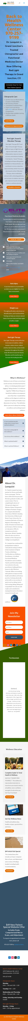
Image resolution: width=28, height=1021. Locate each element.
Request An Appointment (13, 126)
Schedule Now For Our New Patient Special (14, 86)
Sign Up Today (16, 239)
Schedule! (9, 870)
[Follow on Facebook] (17, 645)
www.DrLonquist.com (13, 268)
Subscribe (9, 831)
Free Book (9, 797)
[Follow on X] (14, 645)
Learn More (9, 121)
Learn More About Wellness (14, 415)
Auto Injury (14, 283)
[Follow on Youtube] (20, 645)
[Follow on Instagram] (8, 645)
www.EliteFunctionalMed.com (15, 272)
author (10, 109)
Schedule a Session (14, 187)
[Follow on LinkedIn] (11, 645)
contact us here (18, 944)
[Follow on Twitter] (15, 957)
